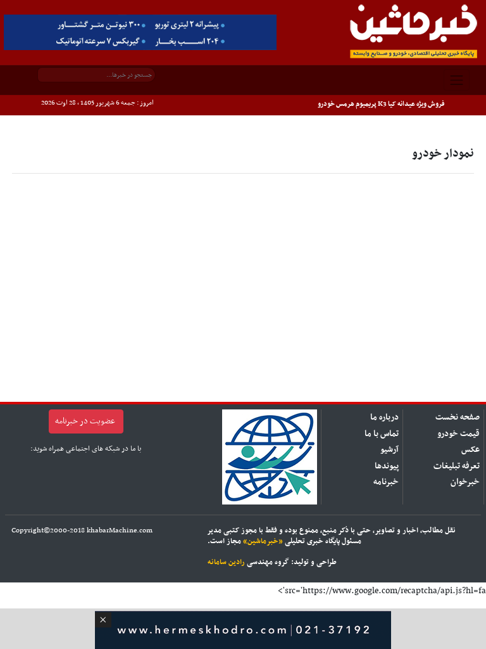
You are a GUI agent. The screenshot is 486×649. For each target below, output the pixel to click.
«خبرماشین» (263, 541)
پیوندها (387, 466)
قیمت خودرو (458, 434)
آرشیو (389, 449)
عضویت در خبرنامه (85, 421)
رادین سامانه (226, 562)
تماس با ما (381, 434)
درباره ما (384, 417)
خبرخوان (465, 482)
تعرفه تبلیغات (456, 466)
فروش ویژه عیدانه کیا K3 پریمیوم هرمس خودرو (381, 104)
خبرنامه (386, 482)
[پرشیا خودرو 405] (140, 32)
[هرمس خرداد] (243, 628)
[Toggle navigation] (457, 80)
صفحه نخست (457, 417)
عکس (470, 449)
